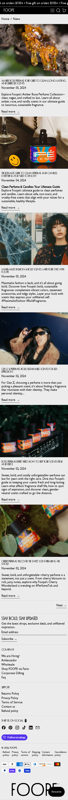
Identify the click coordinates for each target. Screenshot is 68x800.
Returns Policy (10, 693)
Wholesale (8, 664)
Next (59, 605)
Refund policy (9, 711)
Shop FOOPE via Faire (15, 669)
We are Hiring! (10, 656)
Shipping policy (36, 753)
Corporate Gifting (12, 673)
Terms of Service (11, 702)
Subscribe (7, 639)
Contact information (47, 753)
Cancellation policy (61, 753)
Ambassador (9, 660)
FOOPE (13, 747)
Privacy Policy (9, 698)
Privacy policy (15, 753)
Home (5, 19)
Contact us (8, 706)
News (16, 19)
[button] (58, 10)
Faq (3, 677)
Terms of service (25, 753)
